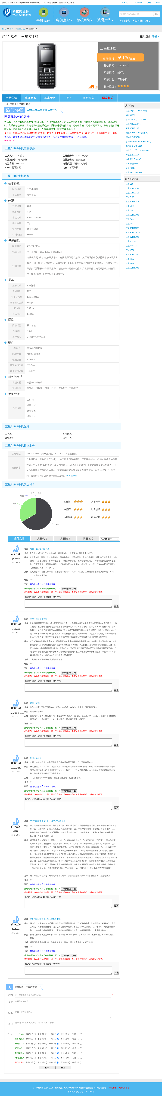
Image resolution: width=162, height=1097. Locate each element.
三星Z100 (130, 197)
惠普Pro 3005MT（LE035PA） (139, 141)
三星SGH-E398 (132, 268)
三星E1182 (32, 110)
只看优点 (42, 538)
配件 (69, 97)
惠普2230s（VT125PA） (136, 119)
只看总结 (88, 538)
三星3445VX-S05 (133, 124)
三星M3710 (131, 206)
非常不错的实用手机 (38, 619)
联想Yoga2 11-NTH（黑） (137, 111)
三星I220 (129, 184)
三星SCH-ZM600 (133, 232)
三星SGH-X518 (132, 193)
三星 (39, 110)
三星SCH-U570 (132, 228)
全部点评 (19, 538)
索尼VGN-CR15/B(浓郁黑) (137, 133)
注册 (149, 2)
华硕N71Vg (131, 115)
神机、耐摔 (35, 703)
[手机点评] (43, 12)
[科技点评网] (16, 13)
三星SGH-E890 (132, 237)
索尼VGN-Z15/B (132, 128)
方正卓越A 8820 (132, 155)
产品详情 (11, 97)
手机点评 (43, 20)
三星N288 (130, 263)
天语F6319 (130, 168)
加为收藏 (138, 2)
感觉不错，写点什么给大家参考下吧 (45, 919)
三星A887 (130, 259)
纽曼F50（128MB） (134, 172)
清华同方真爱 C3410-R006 (137, 150)
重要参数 (30, 97)
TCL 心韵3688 (132, 164)
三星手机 (21, 29)
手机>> (156, 36)
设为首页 (125, 2)
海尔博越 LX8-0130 (134, 146)
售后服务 (88, 97)
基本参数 (50, 97)
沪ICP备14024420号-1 (119, 1088)
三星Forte (130, 219)
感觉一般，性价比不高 (39, 549)
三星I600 (129, 210)
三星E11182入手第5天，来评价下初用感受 (47, 821)
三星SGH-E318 (132, 202)
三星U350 (130, 250)
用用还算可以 (35, 758)
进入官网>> (72, 476)
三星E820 (130, 224)
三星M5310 (131, 241)
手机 (11, 29)
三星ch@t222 (131, 246)
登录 (158, 2)
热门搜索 (125, 20)
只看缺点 (65, 538)
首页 (4, 29)
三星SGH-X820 (132, 255)
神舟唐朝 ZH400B (133, 159)
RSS (147, 20)
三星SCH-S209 (132, 188)
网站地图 (138, 20)
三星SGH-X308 (132, 215)
